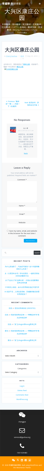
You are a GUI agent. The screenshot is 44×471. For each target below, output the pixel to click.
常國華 (11, 3)
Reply (26, 153)
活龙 (10, 308)
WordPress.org (22, 399)
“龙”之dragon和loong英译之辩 (25, 324)
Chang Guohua (11, 56)
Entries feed (22, 390)
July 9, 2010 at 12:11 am (26, 131)
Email (22, 214)
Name (22, 205)
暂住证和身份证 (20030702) (25, 308)
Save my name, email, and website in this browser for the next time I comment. (22, 233)
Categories (22, 368)
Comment (22, 179)
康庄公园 (20, 67)
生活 (22, 56)
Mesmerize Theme (23, 467)
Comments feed (22, 395)
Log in (22, 386)
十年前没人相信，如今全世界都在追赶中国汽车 (22, 287)
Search (37, 253)
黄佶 (6, 331)
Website (22, 222)
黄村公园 (26, 64)
